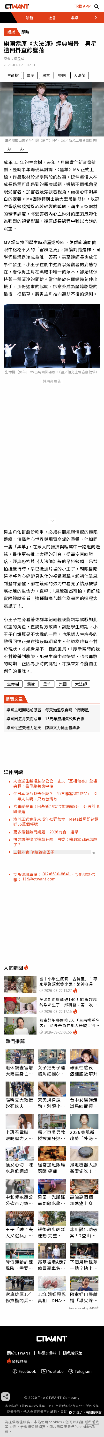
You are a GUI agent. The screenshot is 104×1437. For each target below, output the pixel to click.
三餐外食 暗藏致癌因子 (33, 852)
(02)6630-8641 (56, 874)
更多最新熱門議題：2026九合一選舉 (45, 832)
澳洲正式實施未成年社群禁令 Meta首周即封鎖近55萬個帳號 (56, 821)
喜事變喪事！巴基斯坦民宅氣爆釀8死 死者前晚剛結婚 (56, 808)
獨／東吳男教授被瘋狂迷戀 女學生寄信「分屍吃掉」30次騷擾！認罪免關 (52, 1135)
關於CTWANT (19, 1353)
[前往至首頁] (17, 6)
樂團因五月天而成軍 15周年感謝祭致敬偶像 (45, 719)
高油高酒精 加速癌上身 (81, 1200)
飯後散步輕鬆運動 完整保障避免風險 (52, 1232)
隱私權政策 (72, 1353)
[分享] (5, 1396)
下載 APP (82, 6)
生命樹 (13, 75)
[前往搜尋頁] (96, 6)
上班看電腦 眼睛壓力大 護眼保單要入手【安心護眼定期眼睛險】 (19, 1135)
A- (22, 149)
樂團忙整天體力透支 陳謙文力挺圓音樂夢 (43, 727)
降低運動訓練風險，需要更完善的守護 (19, 1265)
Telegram (83, 1371)
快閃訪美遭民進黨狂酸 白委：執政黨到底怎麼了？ (55, 841)
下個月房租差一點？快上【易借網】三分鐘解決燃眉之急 (84, 1265)
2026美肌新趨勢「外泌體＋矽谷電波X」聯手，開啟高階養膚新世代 (84, 1135)
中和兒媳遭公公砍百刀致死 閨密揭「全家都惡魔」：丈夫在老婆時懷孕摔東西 (20, 1200)
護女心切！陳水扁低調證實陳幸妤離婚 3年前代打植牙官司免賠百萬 (19, 1167)
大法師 (79, 75)
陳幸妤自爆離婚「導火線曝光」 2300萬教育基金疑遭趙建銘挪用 (84, 1297)
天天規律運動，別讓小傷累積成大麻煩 (52, 1102)
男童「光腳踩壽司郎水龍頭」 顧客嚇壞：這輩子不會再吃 (52, 1200)
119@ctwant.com (39, 879)
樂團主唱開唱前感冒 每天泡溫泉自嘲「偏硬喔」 (49, 710)
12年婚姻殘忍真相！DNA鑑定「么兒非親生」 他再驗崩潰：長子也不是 (52, 1297)
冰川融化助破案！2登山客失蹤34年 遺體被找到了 (84, 1232)
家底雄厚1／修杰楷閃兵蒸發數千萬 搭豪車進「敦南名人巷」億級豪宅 (19, 1297)
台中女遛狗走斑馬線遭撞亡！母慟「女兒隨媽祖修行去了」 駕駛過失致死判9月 (84, 1102)
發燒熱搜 (19, 1360)
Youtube (56, 1371)
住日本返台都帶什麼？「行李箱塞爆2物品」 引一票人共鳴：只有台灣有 (55, 795)
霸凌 (30, 75)
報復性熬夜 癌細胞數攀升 (84, 1070)
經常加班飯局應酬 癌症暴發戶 (52, 1167)
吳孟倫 (19, 58)
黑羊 (46, 75)
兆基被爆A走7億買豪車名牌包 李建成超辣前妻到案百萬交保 (52, 1265)
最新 (29, 17)
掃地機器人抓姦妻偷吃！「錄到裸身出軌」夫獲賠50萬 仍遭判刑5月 (84, 1167)
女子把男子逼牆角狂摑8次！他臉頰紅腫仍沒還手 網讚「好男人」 (52, 1070)
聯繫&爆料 (47, 1353)
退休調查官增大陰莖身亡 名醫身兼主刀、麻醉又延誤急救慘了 (19, 1070)
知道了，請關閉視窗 (87, 1412)
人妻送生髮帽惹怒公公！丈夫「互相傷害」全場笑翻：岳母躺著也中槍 (55, 783)
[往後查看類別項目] (93, 18)
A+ (9, 149)
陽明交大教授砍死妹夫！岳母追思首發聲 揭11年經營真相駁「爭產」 (20, 1102)
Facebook (27, 1371)
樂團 (62, 75)
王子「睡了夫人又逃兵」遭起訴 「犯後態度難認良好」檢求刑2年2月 (19, 1232)
